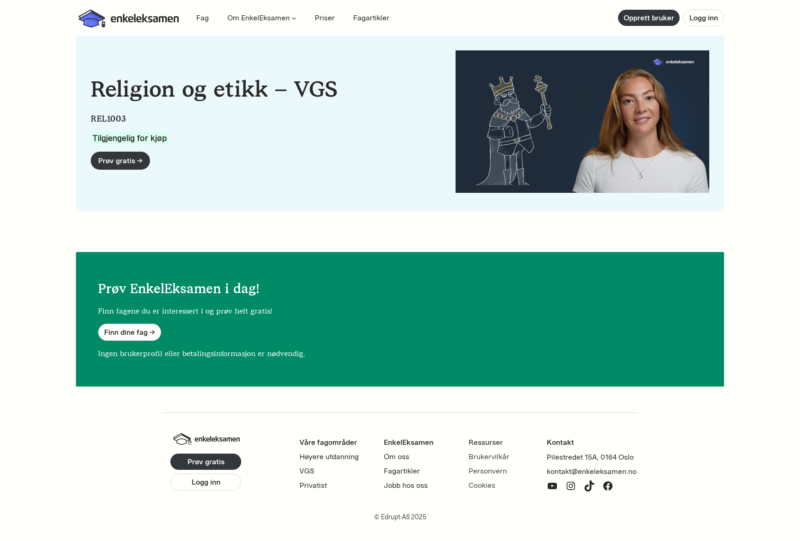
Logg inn (703, 18)
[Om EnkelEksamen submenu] (294, 18)
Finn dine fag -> (129, 332)
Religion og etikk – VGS (214, 89)
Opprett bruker (649, 18)
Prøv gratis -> (120, 161)
